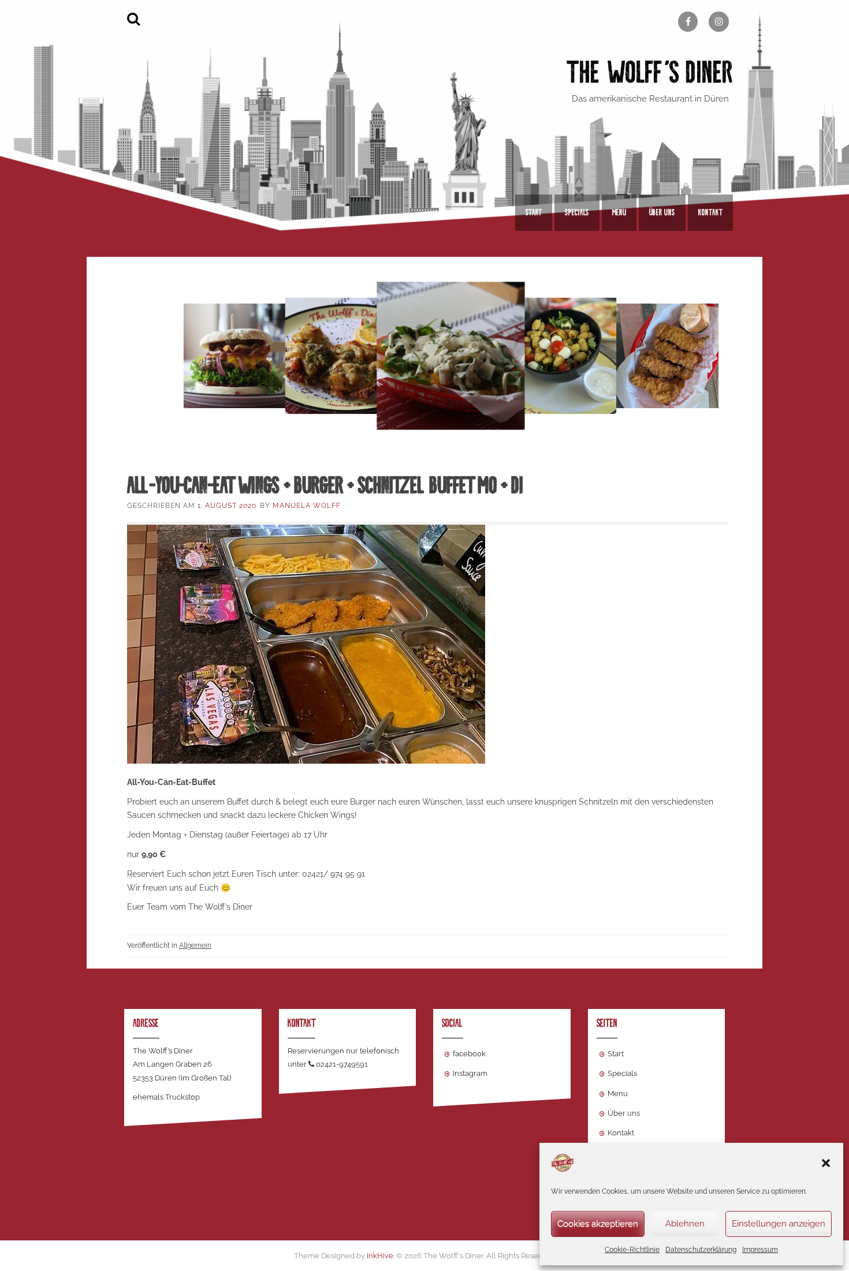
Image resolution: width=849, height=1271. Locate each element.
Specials (577, 212)
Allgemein (195, 945)
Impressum (760, 1250)
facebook (469, 1053)
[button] (826, 1163)
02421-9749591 (342, 1064)
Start (534, 212)
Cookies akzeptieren (597, 1223)
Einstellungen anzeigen (778, 1223)
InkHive (380, 1255)
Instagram (470, 1073)
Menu (619, 212)
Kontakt (710, 212)
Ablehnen (685, 1223)
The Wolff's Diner (650, 72)
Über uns (662, 212)
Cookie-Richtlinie (632, 1250)
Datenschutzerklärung (700, 1250)
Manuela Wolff (307, 506)
